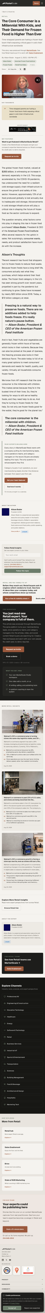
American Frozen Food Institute (23, 231)
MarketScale (31, 50)
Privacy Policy (14, 1303)
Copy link (13, 69)
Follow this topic (22, 571)
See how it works (14, 487)
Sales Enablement (36, 53)
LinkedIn (24, 532)
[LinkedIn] (3, 1260)
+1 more (32, 65)
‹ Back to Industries (8, 12)
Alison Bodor (16, 509)
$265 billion (8, 171)
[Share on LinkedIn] (24, 69)
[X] (6, 1260)
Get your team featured (16, 480)
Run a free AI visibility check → (17, 598)
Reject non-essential (32, 1308)
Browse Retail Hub (11, 908)
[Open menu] (42, 3)
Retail (5, 16)
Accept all (12, 1308)
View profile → (15, 531)
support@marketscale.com (13, 567)
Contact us (5, 1254)
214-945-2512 (15, 564)
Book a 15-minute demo (15, 1229)
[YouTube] (10, 1260)
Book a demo (11, 656)
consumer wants (32, 238)
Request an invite (12, 156)
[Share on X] (20, 69)
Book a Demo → (6, 1256)
